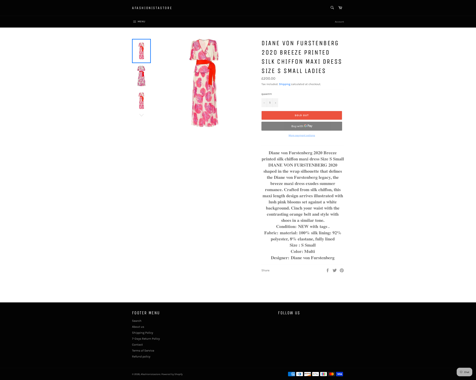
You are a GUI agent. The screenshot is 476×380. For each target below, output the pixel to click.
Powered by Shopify (172, 374)
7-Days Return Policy (146, 338)
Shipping (284, 84)
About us (138, 326)
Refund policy (141, 356)
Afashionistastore (152, 8)
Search (136, 320)
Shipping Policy (142, 332)
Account (339, 21)
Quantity (266, 94)
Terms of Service (143, 350)
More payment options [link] (302, 135)
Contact (137, 344)
